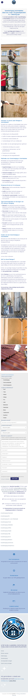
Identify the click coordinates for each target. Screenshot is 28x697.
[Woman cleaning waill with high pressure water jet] (14, 105)
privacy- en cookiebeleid (5, 479)
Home (2, 651)
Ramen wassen (4, 653)
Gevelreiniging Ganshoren (7, 542)
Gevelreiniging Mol (5, 516)
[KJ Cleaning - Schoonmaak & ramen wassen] (14, 2)
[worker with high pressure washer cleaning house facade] (14, 78)
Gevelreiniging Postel (6, 522)
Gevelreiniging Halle (5, 533)
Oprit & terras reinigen (6, 663)
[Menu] (2, 2)
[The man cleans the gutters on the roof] (14, 358)
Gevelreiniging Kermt (6, 536)
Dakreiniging (4, 656)
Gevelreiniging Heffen (6, 527)
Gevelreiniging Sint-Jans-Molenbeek (9, 519)
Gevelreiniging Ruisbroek (7, 513)
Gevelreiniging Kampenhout (7, 545)
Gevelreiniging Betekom (6, 539)
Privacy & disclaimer (21, 693)
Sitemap (14, 695)
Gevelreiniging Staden (6, 530)
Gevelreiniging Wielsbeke (7, 525)
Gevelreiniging (4, 658)
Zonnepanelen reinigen (6, 661)
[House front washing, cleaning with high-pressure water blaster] (14, 331)
